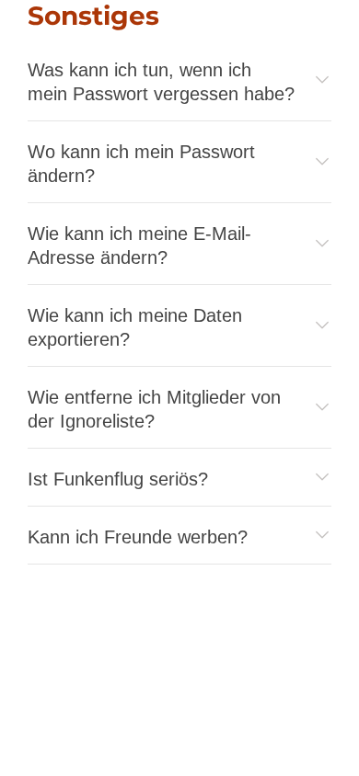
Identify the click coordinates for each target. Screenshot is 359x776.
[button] (179, 82)
